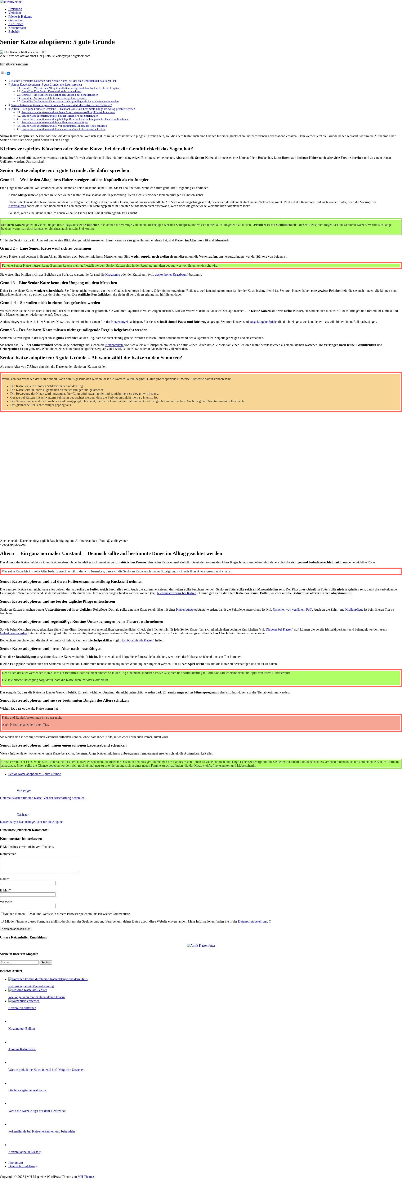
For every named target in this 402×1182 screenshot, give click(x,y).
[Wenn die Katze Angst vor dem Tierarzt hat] (16, 1103)
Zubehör (14, 31)
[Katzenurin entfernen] (24, 1001)
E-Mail (4, 890)
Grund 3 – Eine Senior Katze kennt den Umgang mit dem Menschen (60, 94)
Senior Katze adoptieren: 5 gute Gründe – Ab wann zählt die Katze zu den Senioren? (61, 105)
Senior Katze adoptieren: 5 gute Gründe (34, 774)
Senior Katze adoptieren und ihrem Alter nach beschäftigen (55, 122)
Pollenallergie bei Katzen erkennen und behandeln (41, 1131)
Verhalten (14, 12)
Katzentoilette (114, 345)
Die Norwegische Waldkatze (27, 1090)
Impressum (15, 1162)
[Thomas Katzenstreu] (16, 1042)
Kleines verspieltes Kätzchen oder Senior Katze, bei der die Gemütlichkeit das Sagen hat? (64, 80)
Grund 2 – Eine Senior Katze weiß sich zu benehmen (51, 91)
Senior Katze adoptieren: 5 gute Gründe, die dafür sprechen (46, 84)
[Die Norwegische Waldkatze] (16, 1083)
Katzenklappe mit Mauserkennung (31, 986)
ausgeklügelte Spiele (263, 321)
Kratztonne (112, 274)
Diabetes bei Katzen (279, 629)
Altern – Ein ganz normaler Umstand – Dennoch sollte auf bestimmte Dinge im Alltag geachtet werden (73, 109)
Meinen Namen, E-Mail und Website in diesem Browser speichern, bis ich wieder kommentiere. (67, 914)
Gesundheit (15, 20)
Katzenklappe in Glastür (24, 1152)
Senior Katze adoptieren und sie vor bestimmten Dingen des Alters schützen (64, 125)
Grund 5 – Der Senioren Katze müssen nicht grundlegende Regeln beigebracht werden (70, 101)
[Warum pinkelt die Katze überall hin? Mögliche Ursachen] (16, 1062)
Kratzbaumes (17, 206)
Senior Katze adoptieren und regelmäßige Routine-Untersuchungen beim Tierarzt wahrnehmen (75, 119)
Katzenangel (119, 321)
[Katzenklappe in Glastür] (16, 1145)
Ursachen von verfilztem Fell (292, 609)
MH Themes (86, 1176)
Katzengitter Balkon (21, 1028)
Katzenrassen (17, 28)
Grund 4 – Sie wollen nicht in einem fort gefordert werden (54, 98)
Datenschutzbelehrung (253, 921)
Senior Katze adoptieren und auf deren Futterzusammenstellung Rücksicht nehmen (68, 112)
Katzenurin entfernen (22, 1008)
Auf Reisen (15, 24)
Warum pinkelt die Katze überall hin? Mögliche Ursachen (46, 1069)
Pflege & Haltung (20, 16)
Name (4, 879)
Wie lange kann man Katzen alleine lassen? (36, 997)
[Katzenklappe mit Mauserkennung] (48, 979)
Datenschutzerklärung (22, 1166)
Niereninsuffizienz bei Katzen (176, 593)
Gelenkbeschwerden (13, 633)
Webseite (6, 902)
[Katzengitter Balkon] (16, 1021)
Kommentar (8, 854)
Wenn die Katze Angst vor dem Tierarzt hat (37, 1111)
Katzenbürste (184, 609)
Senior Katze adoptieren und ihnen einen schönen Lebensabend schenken (64, 129)
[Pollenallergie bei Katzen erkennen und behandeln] (16, 1124)
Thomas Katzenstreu (22, 1049)
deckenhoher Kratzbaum (171, 274)
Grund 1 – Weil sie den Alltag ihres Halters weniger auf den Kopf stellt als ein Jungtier (70, 88)
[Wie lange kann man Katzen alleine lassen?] (27, 990)
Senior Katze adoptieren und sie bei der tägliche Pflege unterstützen (60, 115)
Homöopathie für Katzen (136, 640)
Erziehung (15, 9)
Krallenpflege (354, 609)
